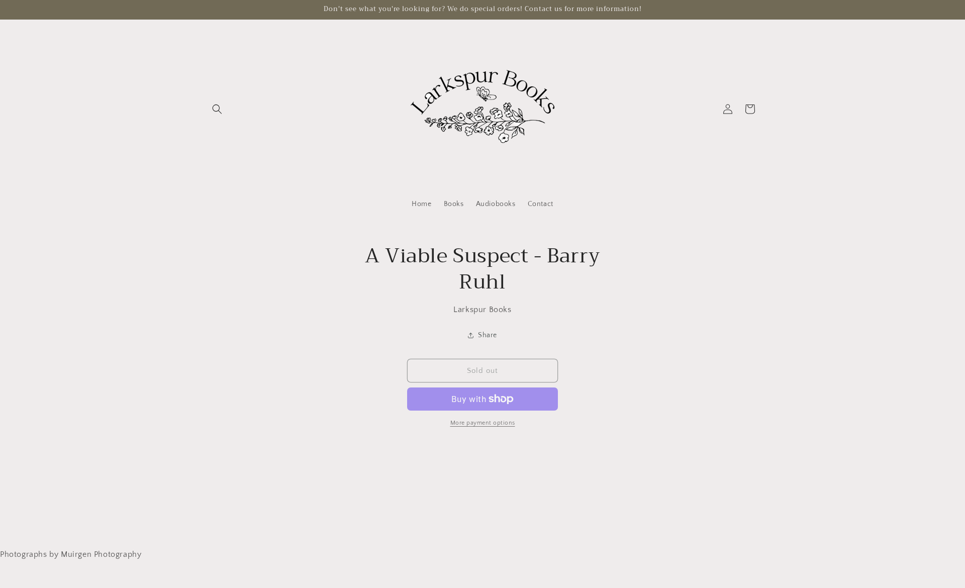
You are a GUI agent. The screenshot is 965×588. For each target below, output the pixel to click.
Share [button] (487, 335)
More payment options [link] (482, 423)
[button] (217, 109)
